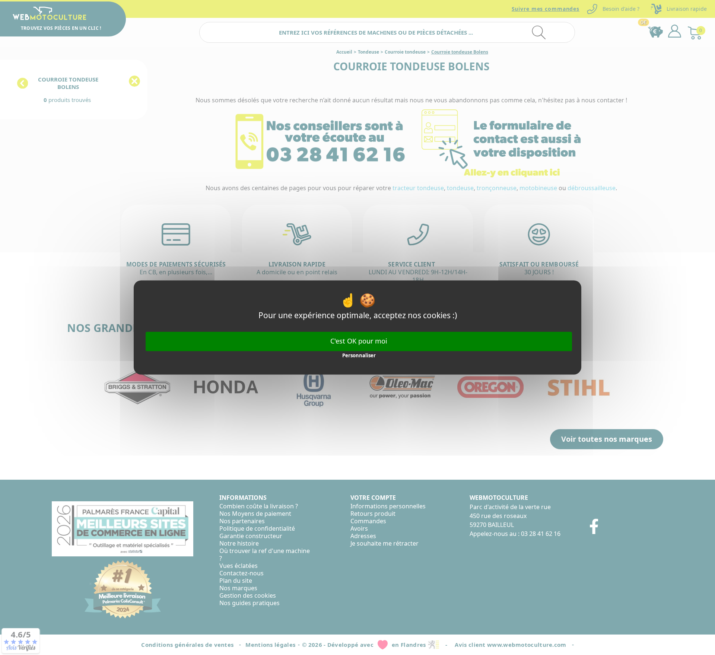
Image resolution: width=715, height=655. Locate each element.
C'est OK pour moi (358, 340)
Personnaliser (359, 355)
